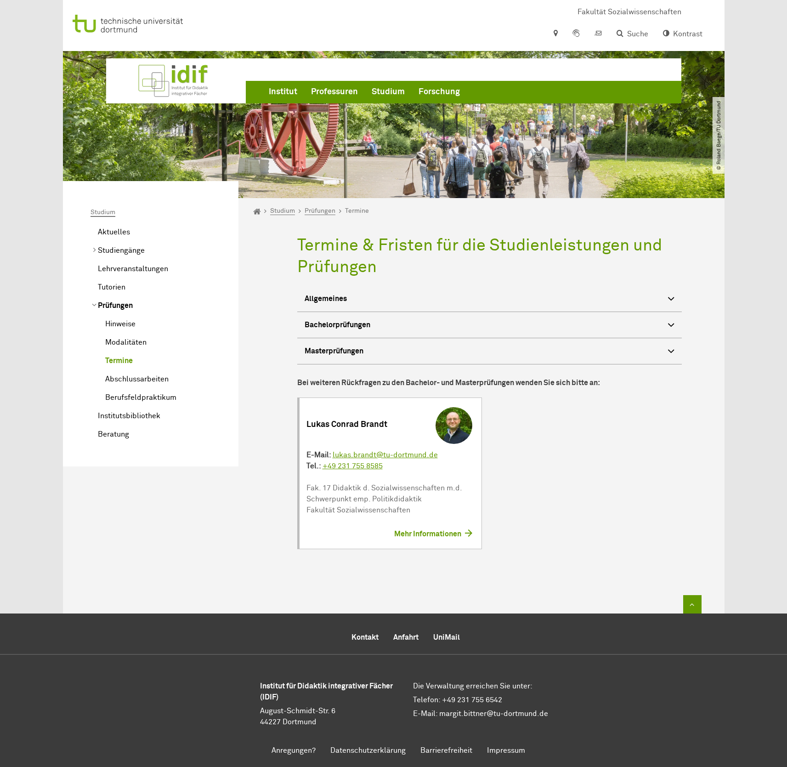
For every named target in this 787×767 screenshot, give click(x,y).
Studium (388, 92)
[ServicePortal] (576, 34)
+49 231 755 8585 (353, 466)
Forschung (439, 92)
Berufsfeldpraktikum (140, 397)
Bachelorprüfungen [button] (337, 325)
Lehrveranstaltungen (133, 269)
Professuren (334, 92)
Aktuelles (114, 232)
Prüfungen (115, 305)
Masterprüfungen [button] (334, 351)
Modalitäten (126, 342)
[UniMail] (598, 34)
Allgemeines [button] (326, 298)
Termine (119, 360)
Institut (283, 92)
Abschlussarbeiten (137, 379)
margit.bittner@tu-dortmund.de (493, 713)
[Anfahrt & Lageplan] (555, 34)
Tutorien (111, 287)
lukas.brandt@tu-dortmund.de (385, 455)
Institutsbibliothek (129, 416)
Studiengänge (121, 250)
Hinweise (120, 324)
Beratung (113, 434)
